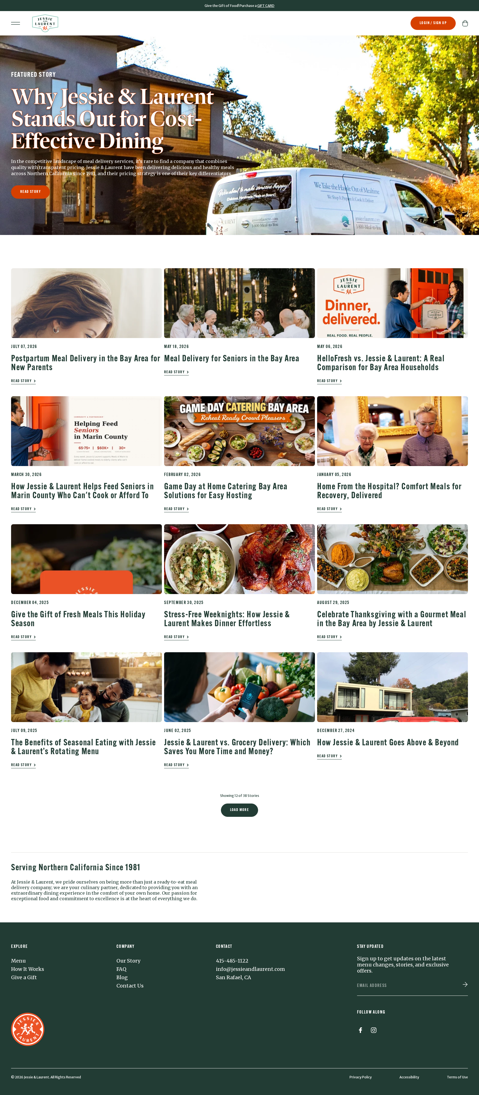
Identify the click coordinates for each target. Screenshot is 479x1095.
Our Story (128, 961)
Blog (122, 977)
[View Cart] (465, 23)
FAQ (121, 969)
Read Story (30, 192)
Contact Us (130, 986)
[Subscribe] (465, 985)
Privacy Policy (361, 1077)
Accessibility (409, 1077)
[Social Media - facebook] (360, 1031)
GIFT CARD (265, 6)
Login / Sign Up (433, 23)
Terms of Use (457, 1077)
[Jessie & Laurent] (45, 23)
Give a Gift (24, 977)
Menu (18, 961)
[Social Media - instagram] (373, 1031)
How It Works (27, 969)
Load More (239, 810)
